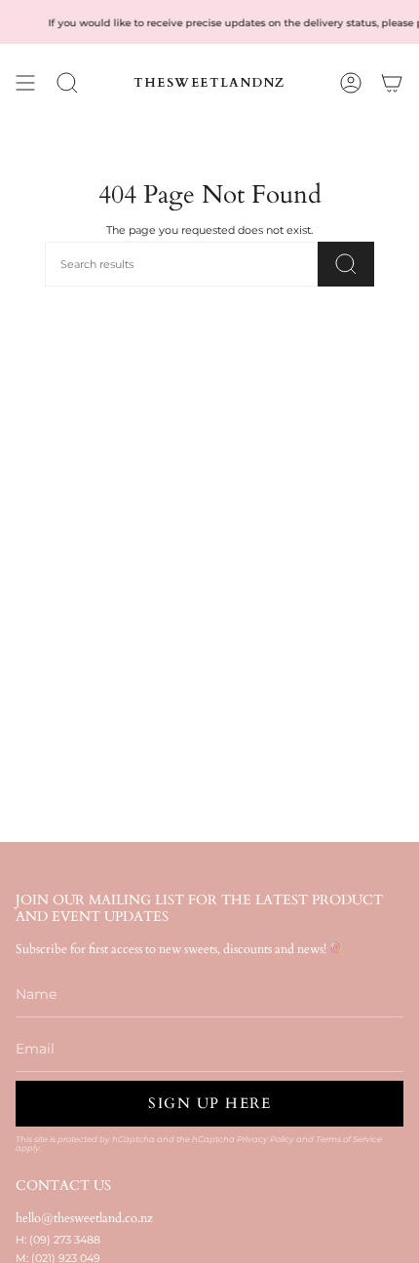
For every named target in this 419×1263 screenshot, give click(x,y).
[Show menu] (25, 83)
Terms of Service (349, 1139)
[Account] (350, 83)
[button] (67, 83)
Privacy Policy (265, 1139)
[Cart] (391, 83)
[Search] (346, 264)
